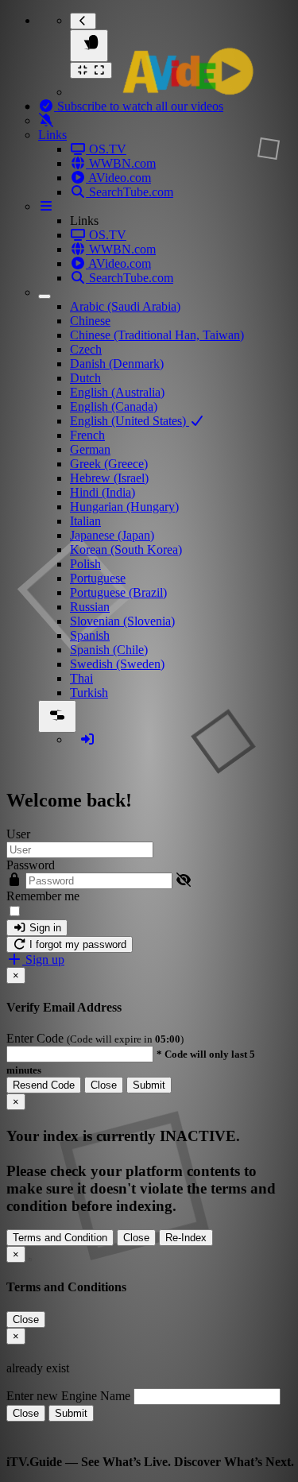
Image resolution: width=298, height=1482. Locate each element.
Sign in (43, 928)
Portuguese (98, 578)
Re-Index (186, 1238)
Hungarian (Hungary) (124, 506)
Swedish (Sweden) (117, 664)
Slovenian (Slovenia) (122, 621)
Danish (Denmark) (117, 363)
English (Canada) (113, 406)
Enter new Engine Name (68, 1396)
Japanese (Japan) (112, 535)
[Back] (83, 21)
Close (104, 1085)
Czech (86, 349)
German (90, 449)
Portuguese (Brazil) (118, 592)
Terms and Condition (60, 1238)
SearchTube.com (129, 192)
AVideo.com (118, 177)
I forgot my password (76, 944)
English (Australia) (117, 392)
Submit (149, 1085)
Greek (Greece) (109, 463)
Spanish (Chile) (109, 649)
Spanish (90, 635)
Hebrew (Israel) (109, 478)
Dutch (85, 378)
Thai (81, 678)
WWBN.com (121, 163)
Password (30, 865)
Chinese (90, 320)
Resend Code (44, 1085)
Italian (85, 521)
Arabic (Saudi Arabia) (125, 306)
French (87, 435)
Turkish (89, 692)
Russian (90, 606)
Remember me (42, 896)
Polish (85, 564)
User (18, 834)
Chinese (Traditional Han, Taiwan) (157, 335)
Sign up (43, 959)
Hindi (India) (102, 492)
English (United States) (129, 421)
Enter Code (36, 1038)
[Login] (87, 739)
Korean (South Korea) (126, 549)
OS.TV (106, 149)
